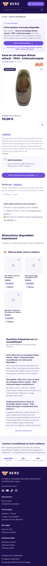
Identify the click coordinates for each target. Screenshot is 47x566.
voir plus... (5, 154)
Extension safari (8, 548)
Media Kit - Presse (9, 514)
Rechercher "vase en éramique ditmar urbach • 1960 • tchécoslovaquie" (24, 48)
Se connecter (37, 4)
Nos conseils (6, 501)
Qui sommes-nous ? (9, 486)
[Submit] (41, 9)
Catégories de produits (10, 504)
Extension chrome (9, 542)
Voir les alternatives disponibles (21, 175)
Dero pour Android (9, 532)
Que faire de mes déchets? (12, 520)
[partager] (42, 125)
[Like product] (41, 69)
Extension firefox (8, 545)
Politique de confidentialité (12, 556)
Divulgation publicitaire (10, 559)
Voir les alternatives (22, 43)
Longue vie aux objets (10, 517)
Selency (18, 184)
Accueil (4, 17)
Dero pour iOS (7, 529)
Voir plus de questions (23, 431)
